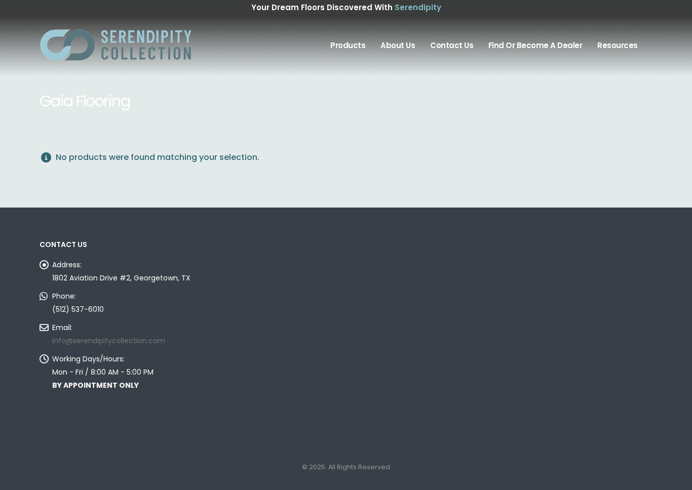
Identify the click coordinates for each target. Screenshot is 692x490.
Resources (617, 45)
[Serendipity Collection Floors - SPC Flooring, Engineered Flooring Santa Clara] (115, 45)
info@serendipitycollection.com (108, 341)
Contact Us (451, 45)
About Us (397, 45)
